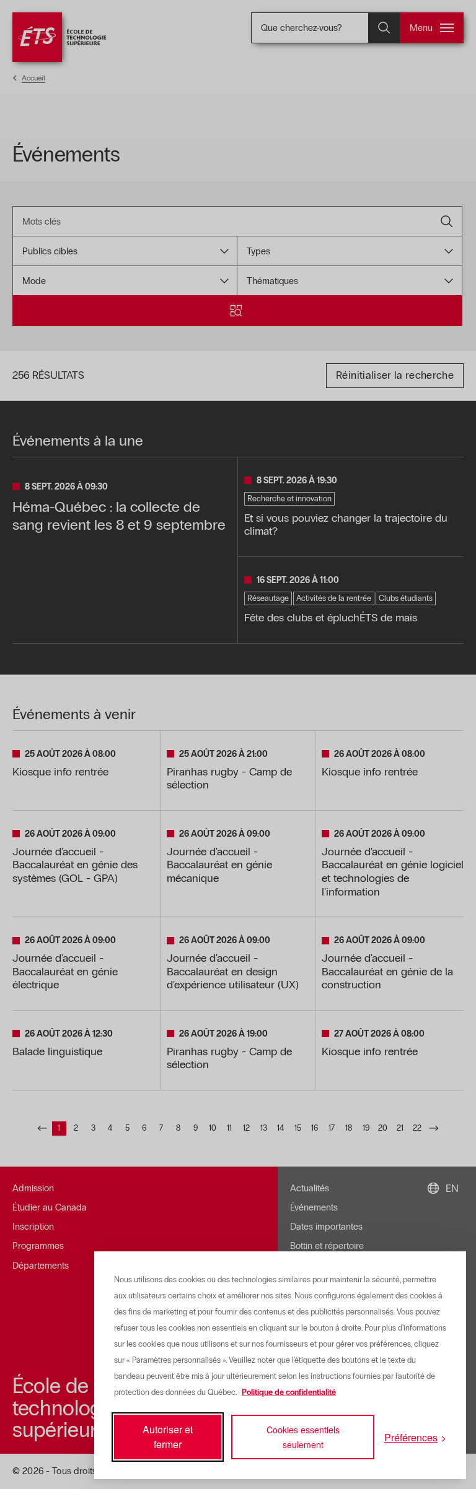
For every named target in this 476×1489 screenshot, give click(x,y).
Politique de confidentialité (289, 1392)
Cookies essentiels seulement (303, 1437)
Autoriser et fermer (168, 1436)
